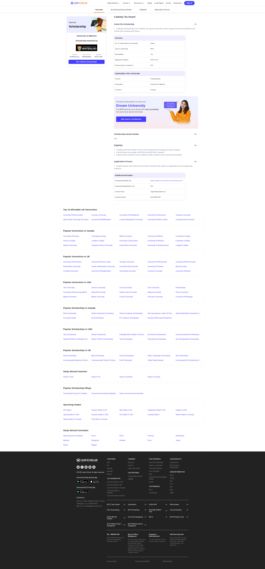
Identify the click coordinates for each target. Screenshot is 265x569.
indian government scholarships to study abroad (132, 393)
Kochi (93, 436)
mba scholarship (97, 356)
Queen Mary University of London (76, 219)
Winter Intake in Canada (185, 414)
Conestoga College (98, 236)
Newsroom (178, 3)
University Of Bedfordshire (101, 271)
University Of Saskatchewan (158, 245)
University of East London (73, 215)
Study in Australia (126, 377)
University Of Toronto (71, 236)
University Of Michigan (184, 297)
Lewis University (125, 287)
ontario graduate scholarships (131, 313)
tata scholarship (69, 334)
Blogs (150, 3)
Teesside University (183, 215)
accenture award (69, 318)
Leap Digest (158, 3)
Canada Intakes (153, 414)
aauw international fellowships (187, 334)
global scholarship (98, 334)
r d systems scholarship (129, 318)
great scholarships (126, 356)
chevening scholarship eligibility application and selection (104, 393)
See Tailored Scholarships (86, 62)
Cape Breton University (128, 245)
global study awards (155, 360)
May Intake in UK (125, 410)
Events (168, 3)
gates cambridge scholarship (159, 356)
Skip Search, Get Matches (131, 119)
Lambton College (97, 241)
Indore (65, 445)
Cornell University (126, 297)
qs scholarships (97, 318)
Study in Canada (154, 377)
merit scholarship (69, 313)
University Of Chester (156, 266)
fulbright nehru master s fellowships (132, 334)
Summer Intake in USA (99, 414)
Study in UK (95, 377)
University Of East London (101, 262)
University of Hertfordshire (129, 215)
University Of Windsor (156, 241)
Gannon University (98, 287)
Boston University (98, 297)
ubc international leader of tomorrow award (161, 313)
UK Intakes (67, 410)
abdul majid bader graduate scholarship (189, 313)
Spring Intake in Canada (72, 419)
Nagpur (94, 445)
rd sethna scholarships (157, 334)
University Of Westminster (157, 262)
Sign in (189, 3)
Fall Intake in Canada (99, 419)
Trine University (153, 287)
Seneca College (69, 241)
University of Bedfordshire (101, 219)
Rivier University (182, 292)
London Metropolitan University (131, 219)
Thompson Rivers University (102, 245)
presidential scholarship (157, 339)
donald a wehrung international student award (161, 318)
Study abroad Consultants (73, 436)
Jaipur (178, 440)
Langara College (182, 245)
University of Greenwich (157, 215)
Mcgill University (125, 236)
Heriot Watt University (127, 271)
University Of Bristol (183, 271)
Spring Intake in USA (71, 414)
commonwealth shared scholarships (104, 360)
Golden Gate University (128, 292)
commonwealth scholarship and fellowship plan (189, 360)
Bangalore (95, 440)
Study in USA (68, 377)
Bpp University (181, 266)
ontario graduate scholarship (102, 313)
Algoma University (70, 245)
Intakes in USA (181, 410)
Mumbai (66, 440)
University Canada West (128, 241)
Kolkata (122, 440)
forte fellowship (125, 360)
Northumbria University (71, 266)
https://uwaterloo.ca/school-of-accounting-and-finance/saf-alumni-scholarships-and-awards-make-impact (167, 180)
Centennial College (183, 236)
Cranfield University (70, 271)
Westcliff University (98, 292)
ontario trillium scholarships (102, 339)
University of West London (158, 219)
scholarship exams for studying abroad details (76, 393)
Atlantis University (154, 292)
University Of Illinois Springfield (75, 292)
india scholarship (69, 356)
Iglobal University (69, 297)
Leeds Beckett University (185, 219)
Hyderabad (180, 436)
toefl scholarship (125, 339)
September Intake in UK (156, 410)
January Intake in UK (99, 410)
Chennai (151, 436)
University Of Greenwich (72, 262)
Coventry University (98, 215)
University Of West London (186, 262)
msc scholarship (182, 356)
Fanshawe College (183, 241)
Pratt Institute (180, 287)
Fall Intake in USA (126, 414)
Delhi (121, 436)
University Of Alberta (155, 236)
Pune (150, 440)
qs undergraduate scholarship (187, 339)
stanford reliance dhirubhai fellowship (76, 339)
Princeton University (155, 297)
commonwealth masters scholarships (76, 360)
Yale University (69, 287)
